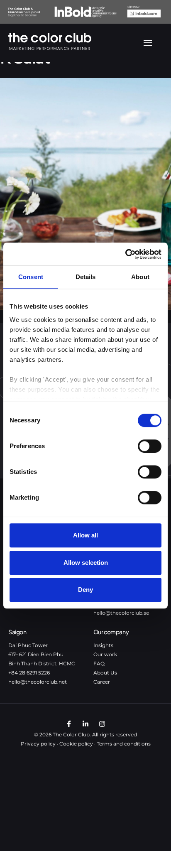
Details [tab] (86, 276)
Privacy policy (38, 744)
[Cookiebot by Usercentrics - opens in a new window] (125, 254)
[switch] (149, 446)
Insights (103, 645)
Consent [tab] (30, 276)
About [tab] (140, 276)
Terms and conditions (124, 744)
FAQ (99, 663)
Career (101, 682)
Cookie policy (76, 744)
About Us (105, 673)
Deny (85, 589)
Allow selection (86, 562)
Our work (105, 654)
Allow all (85, 535)
